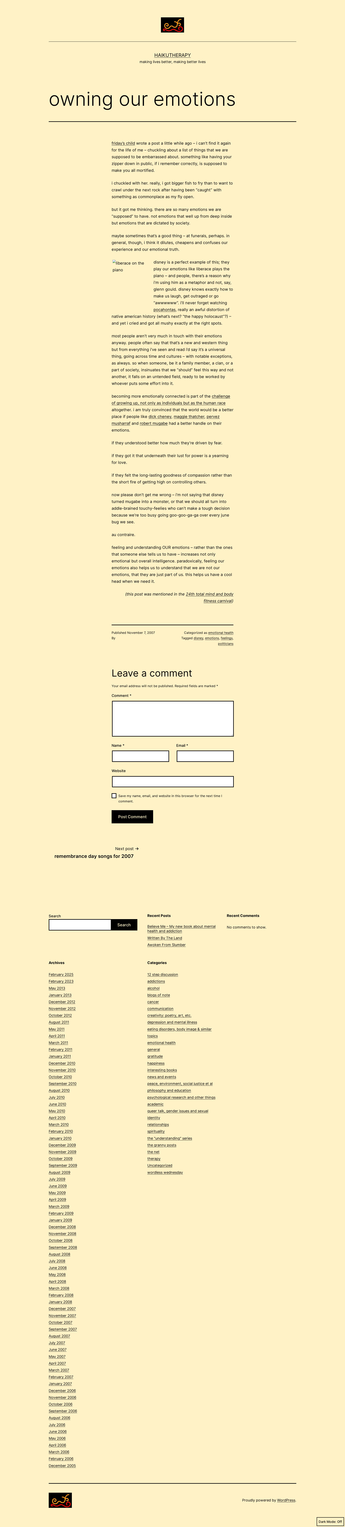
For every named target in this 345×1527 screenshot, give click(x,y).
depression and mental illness (172, 1022)
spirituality (156, 1131)
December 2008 (62, 1227)
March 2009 (59, 1206)
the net (153, 1152)
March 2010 (59, 1124)
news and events (161, 1077)
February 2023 (61, 981)
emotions (212, 638)
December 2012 (62, 1002)
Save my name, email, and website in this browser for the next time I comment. (170, 798)
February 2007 (61, 1377)
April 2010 (57, 1118)
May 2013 (57, 988)
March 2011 (58, 1043)
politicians (225, 644)
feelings (227, 638)
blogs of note (158, 995)
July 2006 (57, 1425)
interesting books (162, 1070)
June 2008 (58, 1268)
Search (55, 916)
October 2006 (60, 1404)
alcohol (153, 988)
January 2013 (60, 995)
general (153, 1049)
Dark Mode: (327, 1522)
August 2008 (59, 1254)
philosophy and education (169, 1090)
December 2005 (62, 1466)
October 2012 (60, 1015)
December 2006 (62, 1391)
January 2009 (60, 1220)
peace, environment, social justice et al (180, 1084)
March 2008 (59, 1288)
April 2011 (57, 1036)
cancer (153, 1002)
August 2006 (59, 1418)
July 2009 (57, 1179)
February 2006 (61, 1459)
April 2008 (57, 1281)
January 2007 (60, 1384)
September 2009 (63, 1165)
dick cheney (160, 416)
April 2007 (57, 1363)
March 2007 (59, 1370)
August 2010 (59, 1090)
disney (198, 638)
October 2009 (60, 1159)
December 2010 (62, 1063)
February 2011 (60, 1049)
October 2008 (60, 1240)
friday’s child (123, 143)
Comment (121, 695)
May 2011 (56, 1029)
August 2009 (59, 1172)
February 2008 (61, 1295)
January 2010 (60, 1138)
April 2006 (57, 1445)
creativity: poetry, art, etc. (169, 1015)
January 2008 (60, 1302)
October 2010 (60, 1077)
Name (118, 745)
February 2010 (61, 1131)
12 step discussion (162, 974)
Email (182, 745)
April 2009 (57, 1199)
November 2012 (62, 1008)
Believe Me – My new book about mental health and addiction (181, 928)
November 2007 (62, 1316)
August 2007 (59, 1336)
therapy (154, 1159)
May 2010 (57, 1111)
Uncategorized (159, 1165)
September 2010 (62, 1084)
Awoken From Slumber (166, 945)
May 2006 (57, 1438)
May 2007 (57, 1356)
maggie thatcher (189, 416)
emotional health (220, 633)
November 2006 (62, 1397)
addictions (156, 981)
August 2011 (59, 1022)
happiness (156, 1063)
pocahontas (164, 309)
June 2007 (57, 1349)
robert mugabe (154, 423)
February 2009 (61, 1213)
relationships (158, 1124)
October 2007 (60, 1322)
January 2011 (60, 1056)
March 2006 (59, 1452)
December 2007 (62, 1309)
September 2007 (63, 1329)
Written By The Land (164, 938)
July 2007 (57, 1343)
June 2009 (58, 1186)
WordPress (286, 1500)
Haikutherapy (172, 55)
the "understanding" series (169, 1138)
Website (119, 771)
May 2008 (57, 1274)
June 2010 (57, 1104)
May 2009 (57, 1193)
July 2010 (57, 1097)
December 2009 (62, 1145)
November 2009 (62, 1152)
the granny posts (161, 1145)
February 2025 (61, 974)
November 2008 (62, 1234)
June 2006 (58, 1431)
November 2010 (62, 1070)
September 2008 (63, 1247)
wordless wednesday (165, 1172)
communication (160, 1008)
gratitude (155, 1056)
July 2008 (57, 1261)
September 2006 (63, 1411)
